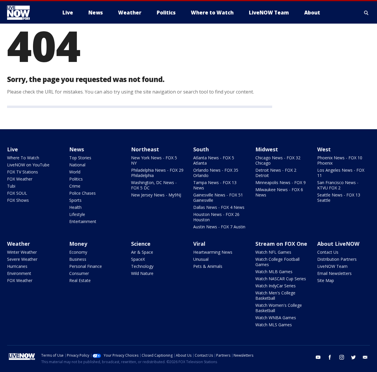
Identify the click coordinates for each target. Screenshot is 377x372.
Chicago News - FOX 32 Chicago (277, 160)
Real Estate (80, 280)
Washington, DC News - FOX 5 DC (154, 185)
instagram (341, 357)
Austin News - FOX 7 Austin (219, 227)
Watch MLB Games (273, 271)
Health (75, 207)
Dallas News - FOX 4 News (218, 207)
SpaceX (138, 259)
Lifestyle (77, 214)
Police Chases (82, 193)
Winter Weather (22, 252)
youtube (318, 357)
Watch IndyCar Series (275, 286)
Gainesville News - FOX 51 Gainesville (218, 197)
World (74, 172)
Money (78, 243)
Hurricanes (17, 266)
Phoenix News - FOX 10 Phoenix (339, 160)
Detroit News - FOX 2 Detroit (275, 172)
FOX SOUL (17, 193)
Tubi (11, 186)
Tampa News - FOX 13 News (215, 185)
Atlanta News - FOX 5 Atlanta (213, 160)
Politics (76, 179)
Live (12, 149)
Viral (199, 243)
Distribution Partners (337, 259)
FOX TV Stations (22, 172)
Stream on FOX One (281, 243)
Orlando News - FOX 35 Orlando (215, 172)
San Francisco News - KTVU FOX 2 (337, 185)
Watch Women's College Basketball (278, 307)
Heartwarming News (212, 252)
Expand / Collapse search (366, 12)
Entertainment (82, 221)
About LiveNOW (338, 243)
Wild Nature (142, 273)
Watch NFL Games (273, 252)
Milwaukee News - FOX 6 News (279, 192)
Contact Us (327, 252)
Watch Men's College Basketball (275, 295)
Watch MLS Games (273, 324)
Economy (78, 252)
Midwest (266, 149)
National (77, 165)
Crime (74, 186)
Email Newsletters (334, 273)
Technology (142, 266)
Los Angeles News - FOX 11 (340, 172)
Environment (19, 273)
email (365, 357)
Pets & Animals (207, 266)
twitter (353, 357)
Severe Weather (22, 259)
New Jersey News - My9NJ (156, 195)
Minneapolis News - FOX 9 (280, 182)
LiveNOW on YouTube (28, 165)
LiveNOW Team (332, 266)
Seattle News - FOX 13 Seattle (338, 197)
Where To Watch (23, 157)
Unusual (201, 259)
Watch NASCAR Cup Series (280, 278)
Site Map (325, 280)
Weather (18, 243)
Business (77, 259)
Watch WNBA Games (275, 317)
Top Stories (80, 157)
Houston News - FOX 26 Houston (216, 217)
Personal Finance (85, 266)
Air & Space (142, 252)
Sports (75, 200)
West (324, 149)
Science (141, 243)
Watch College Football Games (277, 261)
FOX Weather (19, 179)
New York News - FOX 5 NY (154, 160)
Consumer (79, 273)
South (201, 149)
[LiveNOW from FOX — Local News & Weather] (26, 13)
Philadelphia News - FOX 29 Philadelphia (157, 172)
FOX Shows (18, 200)
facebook (330, 357)
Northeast (145, 149)
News (76, 149)
